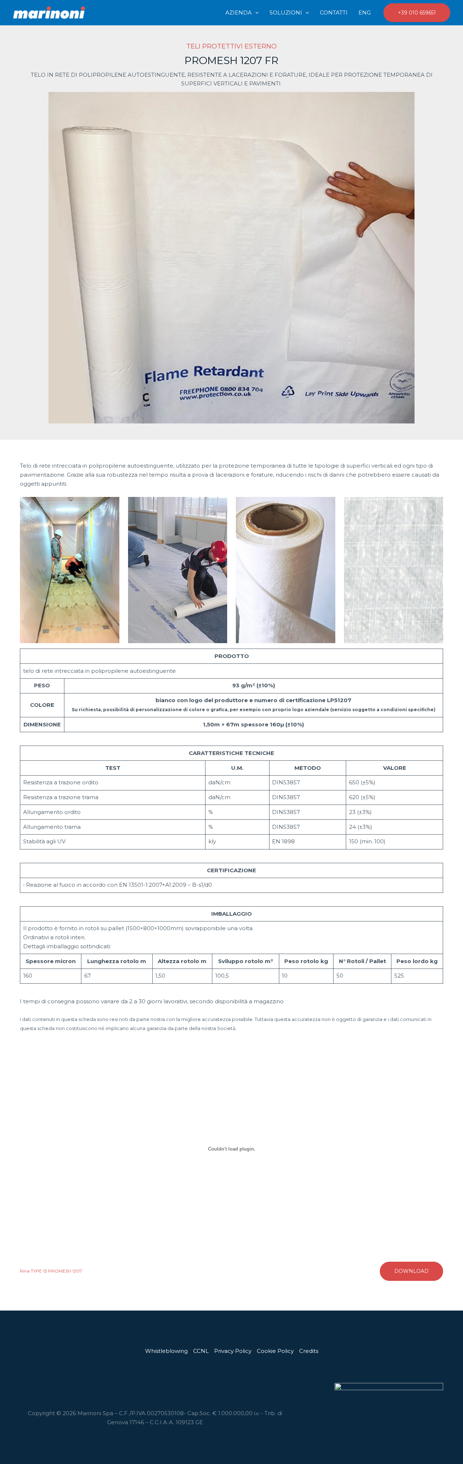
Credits (308, 1350)
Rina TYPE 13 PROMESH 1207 (51, 1271)
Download (411, 1271)
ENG (364, 12)
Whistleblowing (166, 1350)
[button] (255, 12)
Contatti (334, 12)
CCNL (201, 1350)
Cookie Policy (275, 1350)
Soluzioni (285, 12)
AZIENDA (238, 12)
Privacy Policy (232, 1350)
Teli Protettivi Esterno (231, 46)
